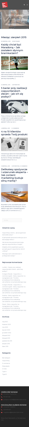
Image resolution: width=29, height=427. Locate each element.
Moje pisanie (16, 41)
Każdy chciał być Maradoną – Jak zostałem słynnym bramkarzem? (12, 49)
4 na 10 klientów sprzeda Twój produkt (14, 133)
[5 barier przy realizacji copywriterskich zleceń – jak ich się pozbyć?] (14, 106)
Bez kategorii (6, 358)
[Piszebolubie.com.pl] (5, 4)
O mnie (4, 369)
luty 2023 (5, 327)
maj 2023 (5, 321)
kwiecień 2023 (6, 324)
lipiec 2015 (5, 346)
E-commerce (15, 128)
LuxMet (4, 267)
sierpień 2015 (6, 343)
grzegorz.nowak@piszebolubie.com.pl (14, 399)
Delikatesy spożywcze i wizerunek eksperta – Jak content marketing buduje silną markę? (14, 175)
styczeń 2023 (6, 330)
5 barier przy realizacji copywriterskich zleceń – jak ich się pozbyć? (14, 92)
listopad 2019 (6, 338)
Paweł (4, 304)
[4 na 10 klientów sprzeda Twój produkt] (14, 144)
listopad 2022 (6, 335)
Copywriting (16, 84)
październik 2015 (7, 341)
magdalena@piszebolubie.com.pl (13, 412)
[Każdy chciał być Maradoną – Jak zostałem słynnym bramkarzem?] (14, 63)
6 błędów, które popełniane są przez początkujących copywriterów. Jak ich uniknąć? (13, 249)
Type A (4, 371)
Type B (4, 374)
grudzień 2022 (6, 332)
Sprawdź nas (14, 24)
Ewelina (4, 295)
